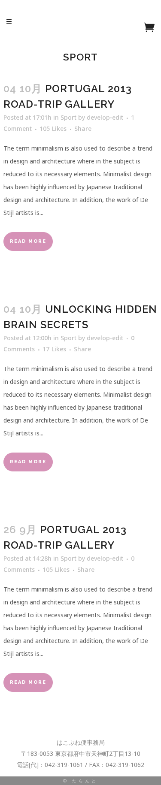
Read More (28, 241)
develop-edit (105, 117)
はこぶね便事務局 (81, 742)
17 (54, 349)
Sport (68, 117)
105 (53, 129)
